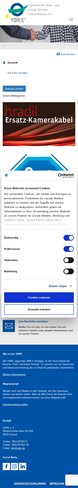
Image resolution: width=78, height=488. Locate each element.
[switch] (68, 249)
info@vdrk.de (18, 448)
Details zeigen (58, 286)
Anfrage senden (14, 88)
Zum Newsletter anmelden (33, 321)
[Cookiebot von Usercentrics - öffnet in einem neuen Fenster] (58, 175)
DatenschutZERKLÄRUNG (30, 483)
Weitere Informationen (14, 374)
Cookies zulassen (39, 297)
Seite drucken (68, 54)
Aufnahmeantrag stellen (15, 404)
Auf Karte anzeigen (17, 72)
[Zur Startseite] (15, 12)
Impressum (57, 483)
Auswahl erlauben (39, 309)
